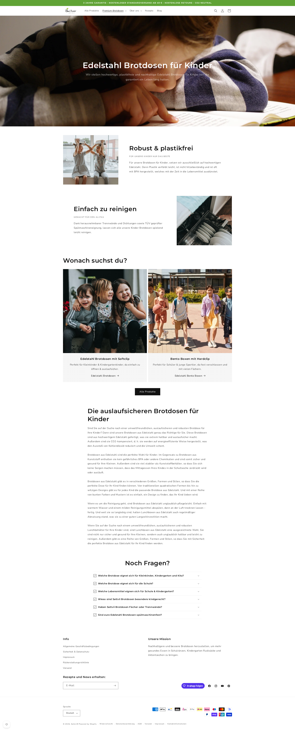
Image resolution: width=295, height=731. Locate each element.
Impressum (69, 657)
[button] (114, 11)
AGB (140, 724)
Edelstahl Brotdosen (103, 375)
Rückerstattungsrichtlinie (76, 662)
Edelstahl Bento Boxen (188, 375)
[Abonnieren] (114, 685)
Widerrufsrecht (106, 724)
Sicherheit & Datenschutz (76, 651)
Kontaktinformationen (176, 724)
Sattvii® (74, 724)
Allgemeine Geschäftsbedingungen (81, 646)
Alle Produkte (148, 391)
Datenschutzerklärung (125, 724)
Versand (67, 668)
